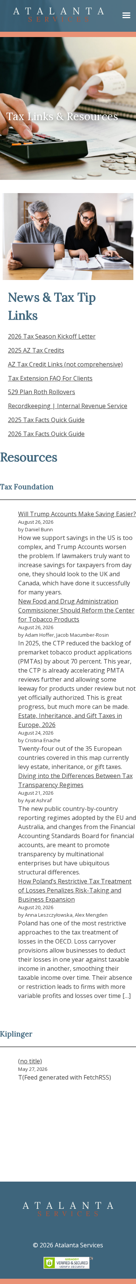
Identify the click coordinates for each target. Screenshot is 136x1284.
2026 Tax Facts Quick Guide (46, 434)
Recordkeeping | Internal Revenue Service (67, 406)
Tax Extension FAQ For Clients (50, 378)
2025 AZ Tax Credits (36, 350)
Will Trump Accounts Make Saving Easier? (77, 514)
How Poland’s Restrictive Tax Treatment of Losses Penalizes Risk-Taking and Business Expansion (74, 890)
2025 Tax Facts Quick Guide (46, 420)
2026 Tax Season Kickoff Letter (52, 336)
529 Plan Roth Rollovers (41, 392)
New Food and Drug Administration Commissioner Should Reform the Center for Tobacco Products (76, 610)
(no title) (30, 1061)
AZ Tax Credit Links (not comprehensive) (65, 364)
